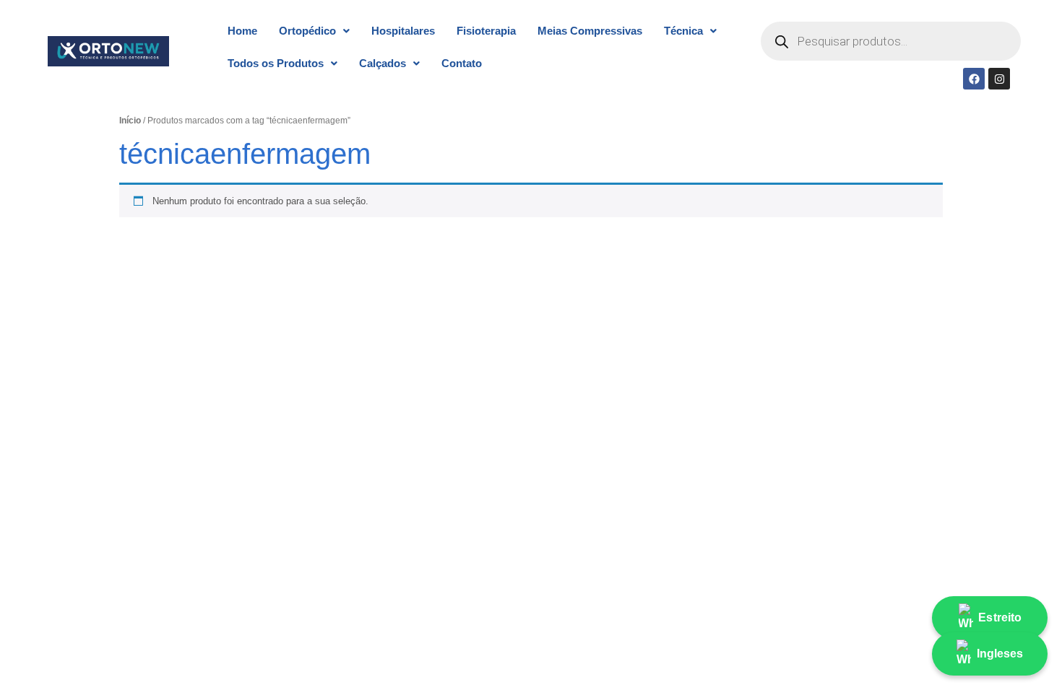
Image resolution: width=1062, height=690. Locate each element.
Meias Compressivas (590, 31)
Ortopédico (307, 31)
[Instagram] (999, 78)
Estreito (1000, 617)
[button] (314, 30)
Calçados (382, 63)
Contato (461, 63)
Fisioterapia (486, 31)
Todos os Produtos (276, 63)
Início (130, 120)
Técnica (683, 31)
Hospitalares (403, 31)
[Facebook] (974, 78)
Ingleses (1000, 653)
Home (242, 31)
